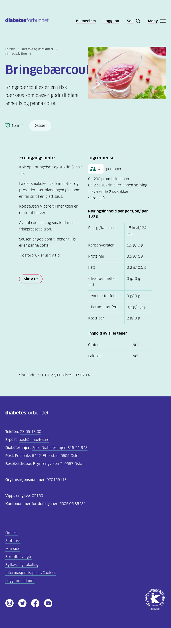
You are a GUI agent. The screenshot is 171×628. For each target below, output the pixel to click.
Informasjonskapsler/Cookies (30, 573)
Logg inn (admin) (20, 581)
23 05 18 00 (30, 432)
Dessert (40, 125)
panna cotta (38, 245)
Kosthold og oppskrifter (37, 49)
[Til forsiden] (27, 21)
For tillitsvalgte (18, 557)
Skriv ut (31, 279)
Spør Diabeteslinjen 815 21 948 (60, 448)
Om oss (11, 533)
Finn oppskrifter (16, 53)
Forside (10, 49)
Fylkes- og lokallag (21, 565)
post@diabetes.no (34, 440)
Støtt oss (12, 541)
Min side (12, 549)
